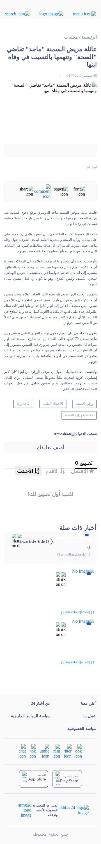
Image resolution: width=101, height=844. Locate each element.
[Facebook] (78, 751)
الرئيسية (89, 37)
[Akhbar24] (73, 810)
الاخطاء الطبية (53, 404)
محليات (71, 37)
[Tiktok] (33, 751)
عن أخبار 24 (40, 703)
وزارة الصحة (84, 404)
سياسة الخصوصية (82, 729)
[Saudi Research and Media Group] (22, 810)
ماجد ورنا (23, 404)
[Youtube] (44, 751)
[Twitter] (68, 751)
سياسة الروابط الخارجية (30, 716)
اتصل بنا (90, 716)
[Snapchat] (22, 751)
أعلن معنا (89, 703)
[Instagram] (56, 751)
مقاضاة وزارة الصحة (79, 415)
